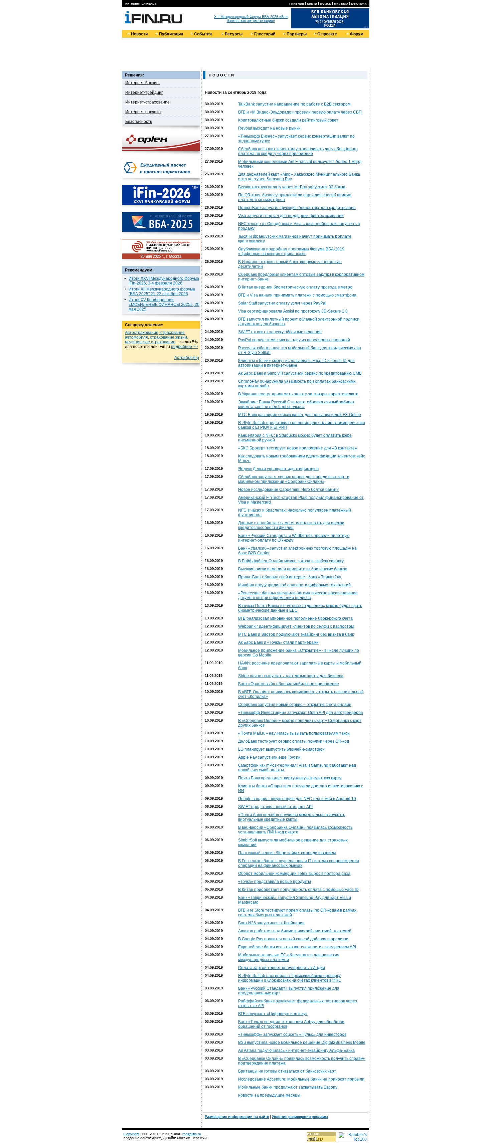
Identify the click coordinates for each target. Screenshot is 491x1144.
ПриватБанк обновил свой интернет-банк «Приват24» (289, 577)
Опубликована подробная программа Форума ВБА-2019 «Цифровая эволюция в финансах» (291, 251)
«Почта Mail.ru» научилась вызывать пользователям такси (294, 733)
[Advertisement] (245, 53)
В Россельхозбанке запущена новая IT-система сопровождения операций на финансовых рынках (298, 863)
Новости (139, 34)
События (203, 34)
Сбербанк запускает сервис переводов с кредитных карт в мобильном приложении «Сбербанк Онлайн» (293, 479)
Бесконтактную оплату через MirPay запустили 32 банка (291, 187)
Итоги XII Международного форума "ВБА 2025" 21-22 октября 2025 (162, 291)
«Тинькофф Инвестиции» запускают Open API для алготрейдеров (300, 712)
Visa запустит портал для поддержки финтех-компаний (291, 215)
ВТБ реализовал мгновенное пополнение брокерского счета (295, 618)
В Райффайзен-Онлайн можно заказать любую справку (291, 561)
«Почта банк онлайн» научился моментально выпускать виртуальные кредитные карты (291, 817)
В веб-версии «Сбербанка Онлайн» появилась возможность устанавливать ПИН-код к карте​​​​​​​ (295, 829)
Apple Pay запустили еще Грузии (269, 757)
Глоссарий (264, 34)
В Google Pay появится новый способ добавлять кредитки (293, 939)
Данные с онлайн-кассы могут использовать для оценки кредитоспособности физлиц (291, 525)
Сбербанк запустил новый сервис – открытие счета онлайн (294, 704)
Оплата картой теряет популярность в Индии (281, 967)
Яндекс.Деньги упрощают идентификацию (278, 468)
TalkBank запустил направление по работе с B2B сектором (294, 104)
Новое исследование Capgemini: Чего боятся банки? (288, 489)
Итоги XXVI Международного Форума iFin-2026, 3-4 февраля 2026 (164, 280)
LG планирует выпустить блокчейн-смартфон (281, 749)
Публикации (171, 34)
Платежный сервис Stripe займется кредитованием (287, 852)
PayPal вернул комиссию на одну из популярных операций (294, 340)
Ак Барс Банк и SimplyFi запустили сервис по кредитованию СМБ (300, 373)
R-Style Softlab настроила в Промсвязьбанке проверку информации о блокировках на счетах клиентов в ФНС (289, 978)
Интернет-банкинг (142, 82)
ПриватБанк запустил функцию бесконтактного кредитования (297, 207)
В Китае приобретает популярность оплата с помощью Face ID (298, 889)
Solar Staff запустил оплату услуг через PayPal (282, 303)
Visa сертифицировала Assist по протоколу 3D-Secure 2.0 (293, 311)
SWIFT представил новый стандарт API (275, 806)
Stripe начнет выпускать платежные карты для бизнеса (290, 676)
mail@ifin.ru (191, 1134)
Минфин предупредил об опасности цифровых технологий (294, 585)
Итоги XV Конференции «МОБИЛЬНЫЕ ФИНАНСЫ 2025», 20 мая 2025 (164, 305)
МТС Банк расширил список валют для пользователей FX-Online (299, 414)
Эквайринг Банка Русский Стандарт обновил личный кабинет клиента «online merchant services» (296, 404)
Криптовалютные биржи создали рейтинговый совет (288, 120)
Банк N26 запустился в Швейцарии (271, 923)
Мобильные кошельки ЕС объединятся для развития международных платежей (288, 957)
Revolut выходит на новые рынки (269, 128)
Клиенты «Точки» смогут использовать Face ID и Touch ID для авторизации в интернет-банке (296, 363)
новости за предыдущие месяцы (269, 1095)
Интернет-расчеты (143, 112)
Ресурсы (233, 34)
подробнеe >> (184, 346)
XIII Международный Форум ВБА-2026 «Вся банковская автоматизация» (251, 19)
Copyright (131, 1134)
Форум (356, 34)
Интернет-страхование (147, 102)
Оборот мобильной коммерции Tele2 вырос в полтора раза (294, 873)
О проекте (327, 34)
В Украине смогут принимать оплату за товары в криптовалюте (298, 394)
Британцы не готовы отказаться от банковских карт (287, 1071)
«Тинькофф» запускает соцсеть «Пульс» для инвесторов (292, 1034)
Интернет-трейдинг (144, 92)
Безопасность (138, 121)
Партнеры (297, 34)
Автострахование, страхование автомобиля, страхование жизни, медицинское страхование (156, 337)
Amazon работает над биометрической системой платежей (294, 931)
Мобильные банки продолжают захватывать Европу (287, 1087)
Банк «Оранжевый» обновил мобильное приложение (288, 684)
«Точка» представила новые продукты (274, 881)
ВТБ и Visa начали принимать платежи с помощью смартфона (297, 295)
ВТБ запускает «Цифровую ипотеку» (273, 1013)
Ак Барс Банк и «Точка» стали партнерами (278, 642)
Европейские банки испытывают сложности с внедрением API (297, 947)
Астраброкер (186, 357)
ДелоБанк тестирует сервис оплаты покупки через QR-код (293, 741)
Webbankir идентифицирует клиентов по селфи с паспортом (296, 626)
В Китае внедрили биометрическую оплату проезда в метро (295, 287)
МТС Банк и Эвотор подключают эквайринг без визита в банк (296, 634)
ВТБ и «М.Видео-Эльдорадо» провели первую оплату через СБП (300, 112)
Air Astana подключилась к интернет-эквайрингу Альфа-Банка (296, 1050)
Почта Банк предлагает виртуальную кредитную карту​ (289, 778)
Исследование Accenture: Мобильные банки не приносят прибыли (301, 1079)
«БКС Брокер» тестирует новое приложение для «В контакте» (297, 448)
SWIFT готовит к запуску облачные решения (280, 332)
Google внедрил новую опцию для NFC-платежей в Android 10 (297, 798)
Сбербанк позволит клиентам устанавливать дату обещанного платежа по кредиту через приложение (298, 151)
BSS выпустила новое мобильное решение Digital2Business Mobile (301, 1042)
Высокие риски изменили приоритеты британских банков (292, 569)
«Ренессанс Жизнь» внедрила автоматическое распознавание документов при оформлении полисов (298, 595)
